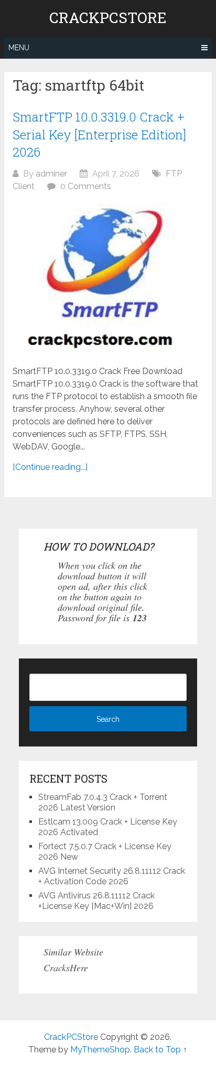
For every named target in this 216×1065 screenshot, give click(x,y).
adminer (51, 174)
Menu (18, 47)
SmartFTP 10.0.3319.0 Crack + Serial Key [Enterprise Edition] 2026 (99, 134)
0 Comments (85, 186)
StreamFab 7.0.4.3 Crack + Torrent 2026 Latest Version (102, 802)
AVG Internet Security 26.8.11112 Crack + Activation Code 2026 (111, 876)
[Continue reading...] (50, 467)
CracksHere (66, 967)
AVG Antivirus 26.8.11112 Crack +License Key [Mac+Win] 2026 (96, 901)
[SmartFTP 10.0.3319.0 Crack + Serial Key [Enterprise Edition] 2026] (108, 279)
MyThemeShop (100, 1050)
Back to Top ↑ (160, 1050)
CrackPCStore (108, 17)
